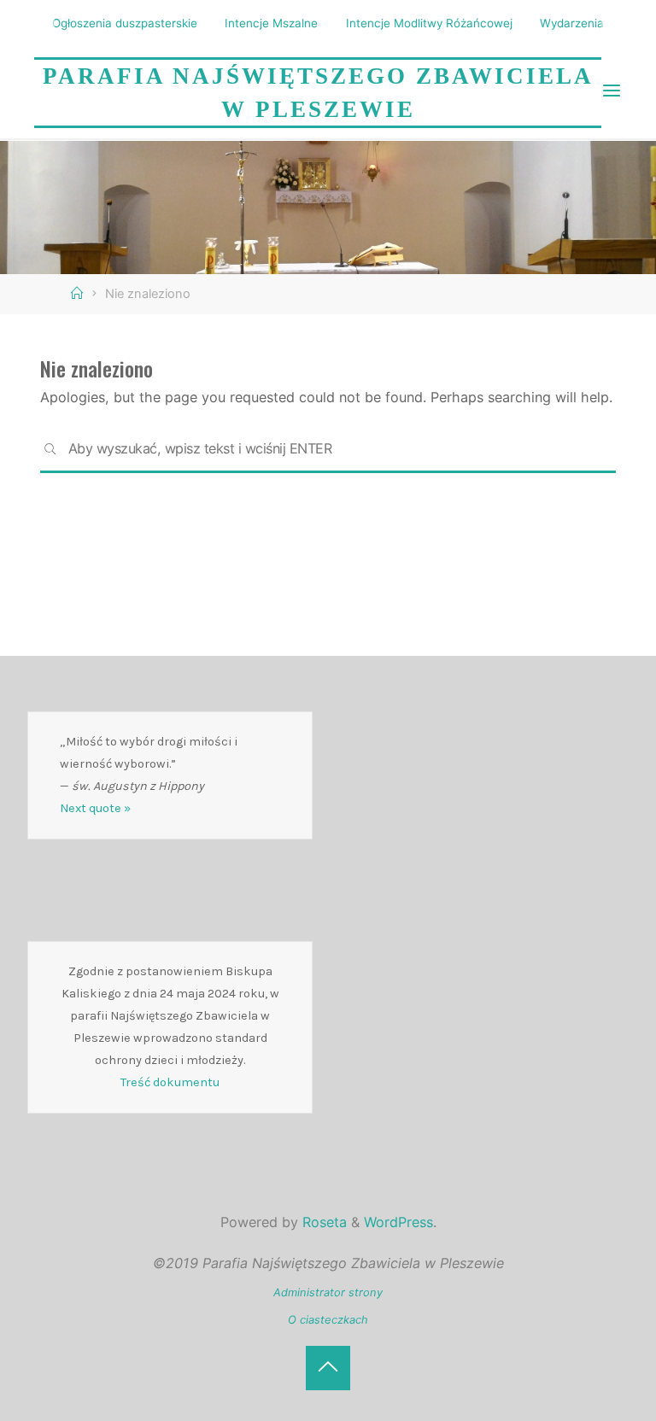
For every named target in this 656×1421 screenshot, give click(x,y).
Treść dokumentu (170, 1082)
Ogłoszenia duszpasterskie (124, 23)
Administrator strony (328, 1292)
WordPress (398, 1222)
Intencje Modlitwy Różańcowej (429, 23)
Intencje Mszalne (271, 23)
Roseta (322, 1222)
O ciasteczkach (328, 1319)
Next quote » (95, 808)
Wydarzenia (572, 23)
